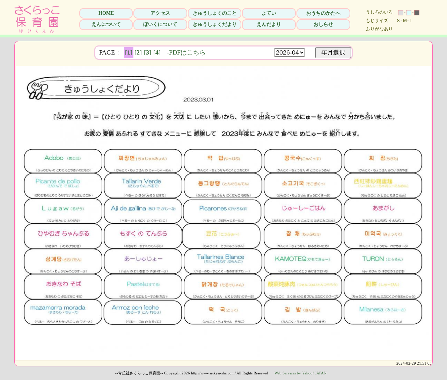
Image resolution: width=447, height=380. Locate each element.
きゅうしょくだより (215, 24)
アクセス (160, 13)
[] (128, 52)
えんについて (106, 24)
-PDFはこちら (186, 52)
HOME (106, 13)
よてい (269, 13)
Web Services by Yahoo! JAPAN (300, 373)
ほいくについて (160, 24)
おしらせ (323, 24)
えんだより (269, 24)
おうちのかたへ (323, 13)
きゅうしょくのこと (215, 13)
